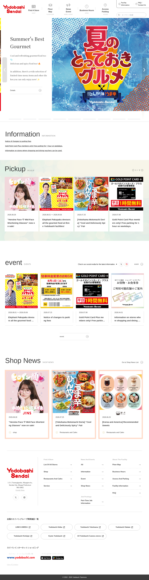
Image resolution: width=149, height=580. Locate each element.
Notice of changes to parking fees (18, 141)
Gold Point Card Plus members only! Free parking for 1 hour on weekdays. (34, 146)
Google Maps (20, 490)
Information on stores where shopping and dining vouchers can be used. (33, 150)
